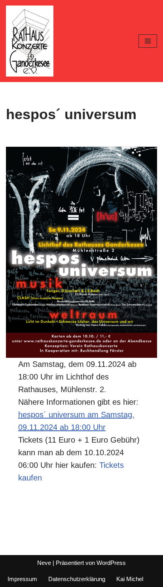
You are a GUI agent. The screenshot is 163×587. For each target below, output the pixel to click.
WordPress (111, 562)
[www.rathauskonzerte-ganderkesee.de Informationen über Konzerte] (29, 41)
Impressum (22, 579)
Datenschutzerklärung (76, 579)
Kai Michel (129, 579)
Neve (44, 562)
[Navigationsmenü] (147, 41)
